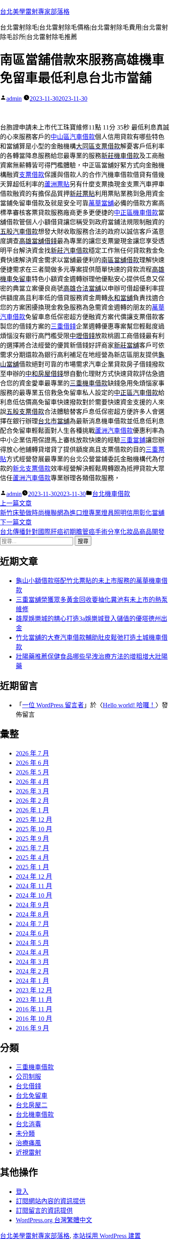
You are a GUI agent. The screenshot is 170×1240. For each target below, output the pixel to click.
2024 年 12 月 (34, 876)
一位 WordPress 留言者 (53, 705)
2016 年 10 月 (34, 1018)
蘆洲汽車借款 (114, 430)
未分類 (25, 1133)
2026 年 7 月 (32, 753)
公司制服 (28, 1076)
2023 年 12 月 (34, 990)
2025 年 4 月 (32, 857)
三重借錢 (63, 326)
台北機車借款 (111, 493)
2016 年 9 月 (32, 1028)
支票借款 (31, 174)
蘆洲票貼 (57, 184)
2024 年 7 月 (32, 924)
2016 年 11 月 (34, 1009)
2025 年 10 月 (34, 829)
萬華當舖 (101, 203)
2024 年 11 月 (34, 886)
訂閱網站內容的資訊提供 (50, 1201)
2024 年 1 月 (32, 980)
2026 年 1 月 (32, 810)
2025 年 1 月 (32, 867)
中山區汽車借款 (73, 136)
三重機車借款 (35, 1067)
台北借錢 (28, 1086)
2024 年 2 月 (32, 971)
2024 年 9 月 (32, 905)
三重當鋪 (132, 440)
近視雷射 (28, 1152)
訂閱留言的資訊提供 (44, 1210)
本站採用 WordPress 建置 (107, 1235)
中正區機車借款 (136, 212)
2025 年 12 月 (34, 819)
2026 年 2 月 (32, 800)
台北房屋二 (31, 1105)
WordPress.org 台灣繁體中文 (54, 1220)
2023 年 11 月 (34, 999)
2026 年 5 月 (32, 772)
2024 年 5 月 (32, 942)
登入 (22, 1191)
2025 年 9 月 (32, 838)
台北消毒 (28, 1124)
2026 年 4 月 (32, 781)
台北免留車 (31, 1095)
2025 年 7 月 (32, 848)
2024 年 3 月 (32, 961)
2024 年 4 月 (32, 952)
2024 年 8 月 (32, 914)
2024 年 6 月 (32, 933)
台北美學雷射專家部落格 (35, 11)
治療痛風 (28, 1143)
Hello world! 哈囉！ (129, 705)
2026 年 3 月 (32, 791)
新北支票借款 (32, 468)
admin (14, 98)
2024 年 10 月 (34, 895)
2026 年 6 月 (32, 762)
